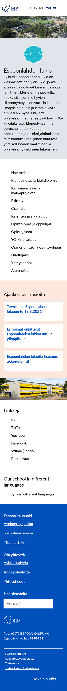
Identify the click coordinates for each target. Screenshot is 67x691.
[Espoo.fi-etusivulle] (10, 8)
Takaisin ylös (44, 679)
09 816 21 (36, 638)
